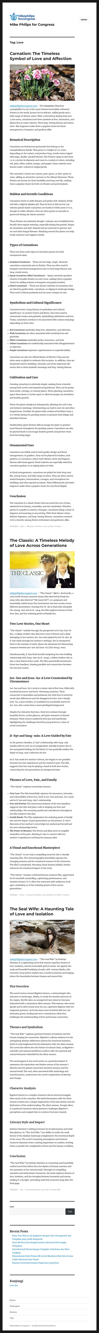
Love (45, 526)
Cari (12, 1206)
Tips (12, 1318)
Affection (30, 526)
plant (22, 526)
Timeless (57, 526)
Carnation (38, 526)
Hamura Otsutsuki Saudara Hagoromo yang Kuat (35, 1263)
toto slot (14, 1285)
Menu (84, 20)
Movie (22, 895)
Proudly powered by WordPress (44, 1326)
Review (13, 1312)
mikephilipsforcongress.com (23, 106)
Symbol (50, 526)
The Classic (57, 895)
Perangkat (15, 1306)
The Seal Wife (55, 1190)
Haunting (29, 1190)
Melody (49, 895)
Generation (36, 895)
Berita (13, 1300)
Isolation (37, 1190)
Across (29, 895)
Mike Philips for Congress (32, 24)
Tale (21, 1190)
